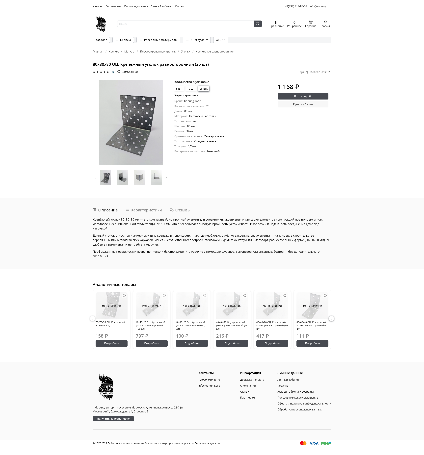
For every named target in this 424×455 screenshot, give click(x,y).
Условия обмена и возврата (295, 391)
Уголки (185, 51)
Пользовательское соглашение (297, 397)
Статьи (179, 6)
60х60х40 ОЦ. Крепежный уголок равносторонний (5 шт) (311, 325)
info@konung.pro (320, 6)
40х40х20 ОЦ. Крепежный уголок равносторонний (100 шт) (150, 325)
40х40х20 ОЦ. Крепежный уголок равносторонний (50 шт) (272, 325)
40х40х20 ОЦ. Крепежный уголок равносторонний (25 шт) (231, 325)
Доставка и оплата (252, 379)
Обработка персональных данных (299, 409)
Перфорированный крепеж (158, 51)
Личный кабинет (161, 6)
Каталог (98, 6)
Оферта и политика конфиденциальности (304, 403)
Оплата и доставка (136, 6)
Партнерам (247, 397)
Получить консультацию (113, 418)
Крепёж (114, 51)
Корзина (283, 385)
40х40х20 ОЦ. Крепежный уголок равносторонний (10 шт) (191, 325)
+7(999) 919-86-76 (296, 6)
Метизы (129, 51)
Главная (98, 51)
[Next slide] (164, 122)
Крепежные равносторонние (215, 51)
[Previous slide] (98, 122)
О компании (113, 6)
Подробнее (111, 343)
